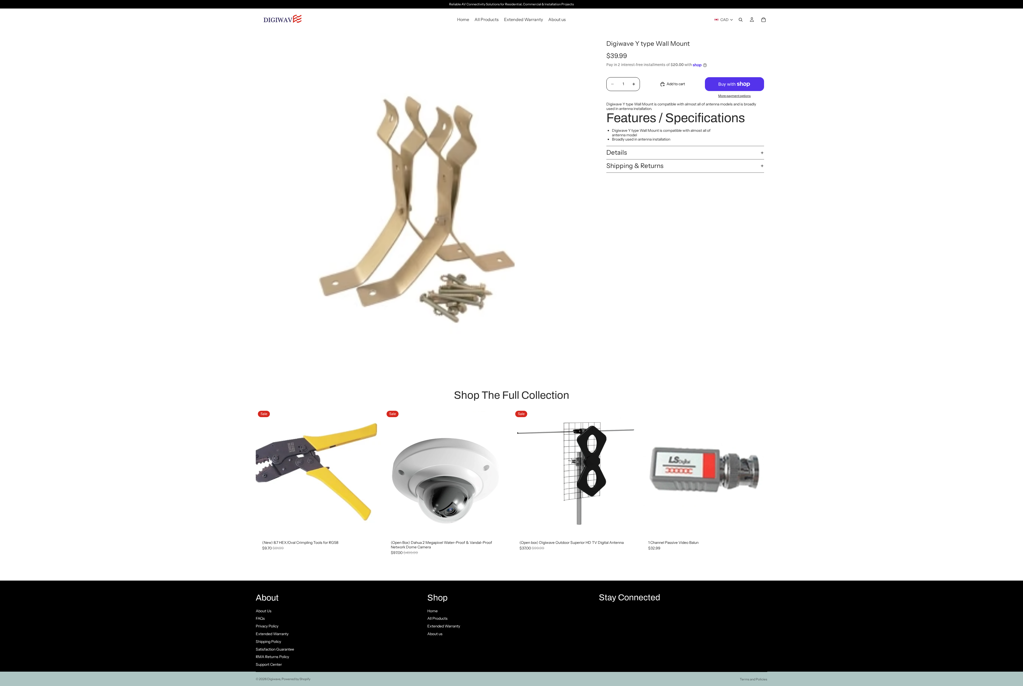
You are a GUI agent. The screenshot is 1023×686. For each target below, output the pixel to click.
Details (616, 152)
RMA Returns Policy (272, 656)
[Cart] (763, 20)
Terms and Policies (753, 679)
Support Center (269, 664)
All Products (437, 618)
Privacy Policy (267, 626)
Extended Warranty (272, 633)
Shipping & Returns (634, 166)
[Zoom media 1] (423, 198)
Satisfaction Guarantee (275, 649)
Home (432, 611)
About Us (263, 611)
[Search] (740, 20)
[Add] (373, 526)
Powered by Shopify (296, 679)
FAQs (260, 618)
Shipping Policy (268, 641)
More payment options (734, 96)
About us (435, 633)
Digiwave (273, 679)
